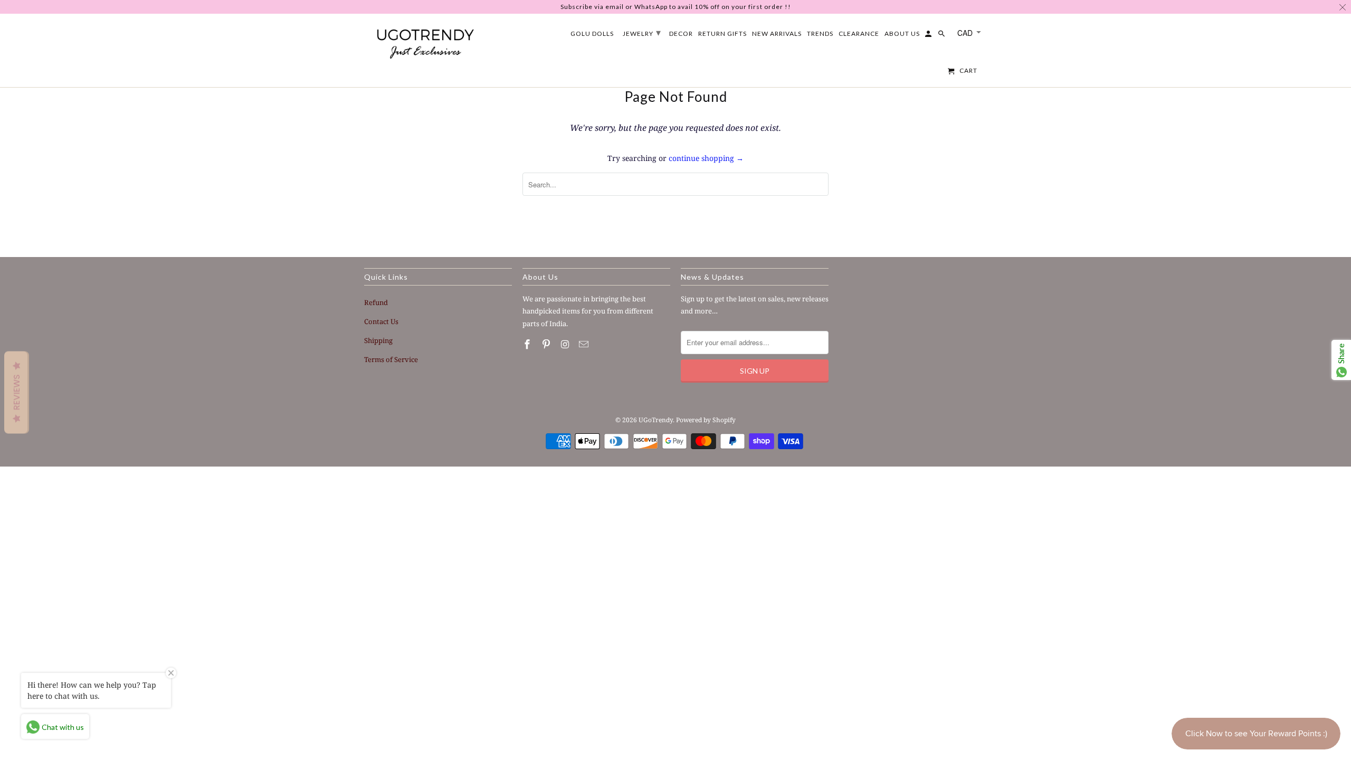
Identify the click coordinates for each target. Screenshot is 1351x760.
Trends (820, 33)
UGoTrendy (656, 419)
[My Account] (929, 36)
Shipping (378, 340)
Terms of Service (391, 359)
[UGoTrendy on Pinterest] (547, 344)
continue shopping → (706, 158)
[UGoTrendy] (425, 42)
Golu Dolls (592, 33)
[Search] (942, 36)
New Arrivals (777, 33)
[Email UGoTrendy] (585, 344)
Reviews (17, 393)
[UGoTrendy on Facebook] (528, 344)
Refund (376, 302)
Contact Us (381, 321)
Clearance (859, 33)
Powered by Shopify (706, 419)
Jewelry (642, 32)
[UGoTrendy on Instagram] (566, 344)
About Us (902, 33)
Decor (681, 33)
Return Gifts (722, 33)
